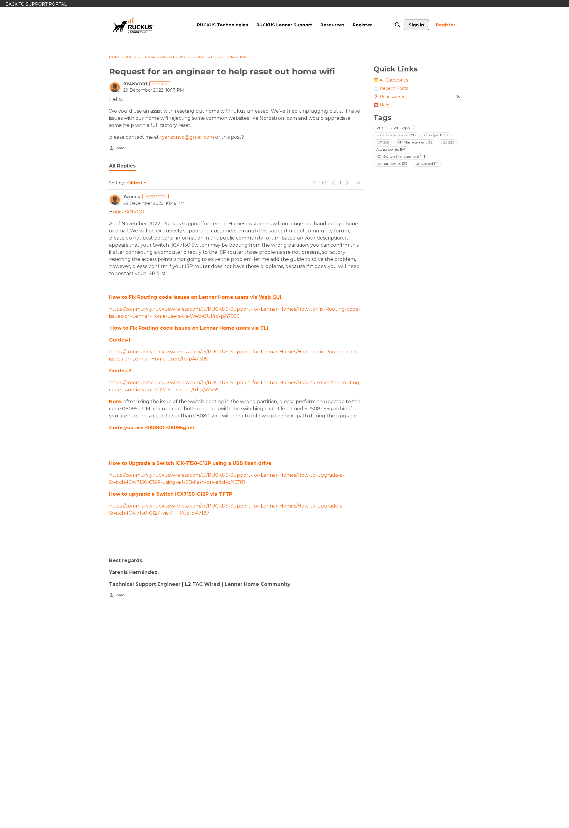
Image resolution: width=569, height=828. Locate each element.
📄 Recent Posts (390, 88)
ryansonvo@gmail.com (187, 137)
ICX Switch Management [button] (400, 156)
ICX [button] (382, 142)
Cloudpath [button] (436, 135)
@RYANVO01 (130, 212)
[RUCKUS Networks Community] (133, 25)
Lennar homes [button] (391, 163)
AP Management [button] (414, 142)
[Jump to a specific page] (357, 183)
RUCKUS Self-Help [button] (394, 128)
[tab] (122, 166)
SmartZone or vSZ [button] (396, 135)
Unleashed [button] (427, 163)
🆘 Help (381, 105)
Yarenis (131, 196)
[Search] (397, 25)
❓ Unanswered (416, 96)
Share (116, 148)
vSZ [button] (447, 142)
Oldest (135, 183)
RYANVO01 (135, 84)
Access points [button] (390, 149)
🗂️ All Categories (390, 80)
